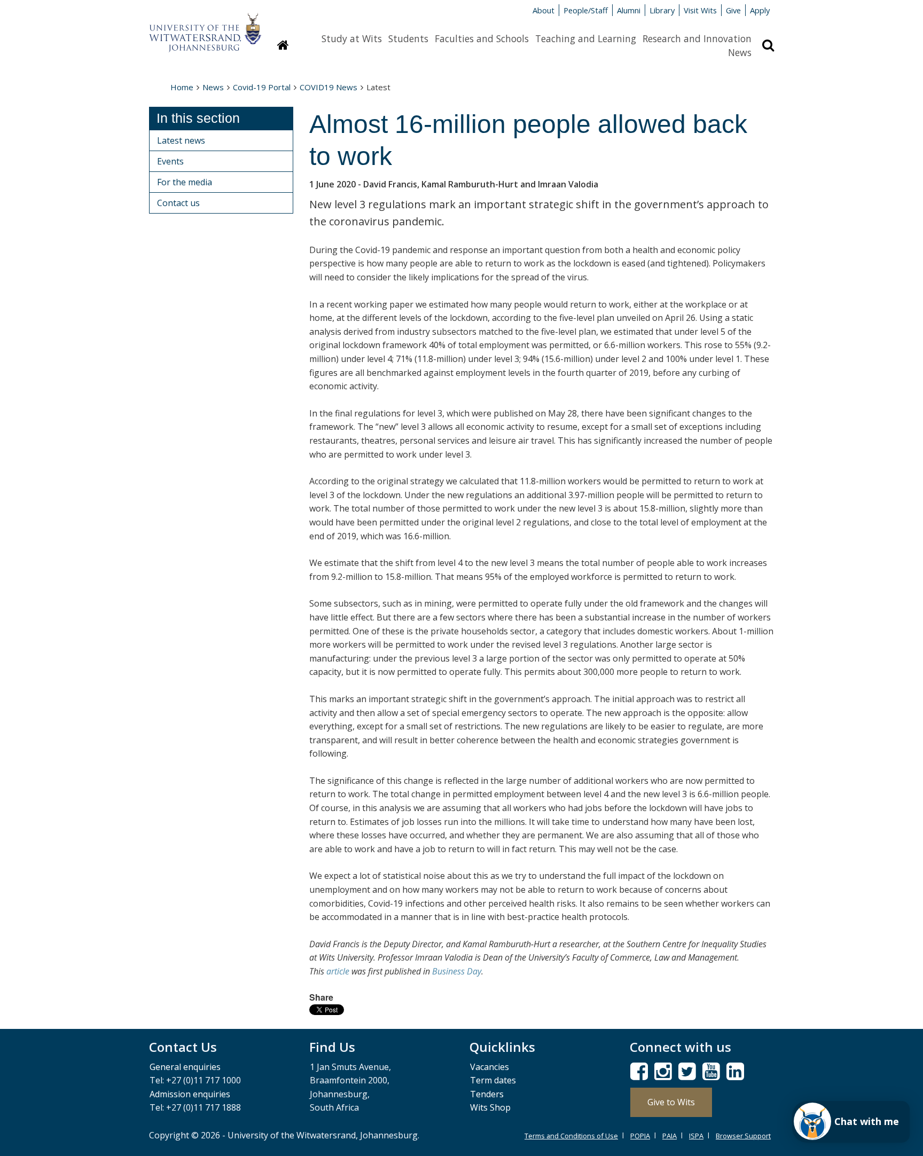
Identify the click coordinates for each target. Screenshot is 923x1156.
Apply (760, 10)
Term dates (493, 1080)
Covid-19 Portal (262, 87)
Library (662, 10)
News (740, 52)
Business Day (456, 971)
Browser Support (743, 1136)
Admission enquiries (190, 1094)
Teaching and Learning (585, 38)
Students (408, 38)
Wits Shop (490, 1107)
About (543, 10)
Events (170, 161)
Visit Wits (700, 10)
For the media (184, 182)
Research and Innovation (697, 38)
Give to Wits (671, 1102)
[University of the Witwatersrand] (205, 27)
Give (733, 10)
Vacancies (489, 1067)
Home (181, 87)
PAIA (669, 1136)
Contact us (178, 203)
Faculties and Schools (482, 38)
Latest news (181, 140)
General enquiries (185, 1067)
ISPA (696, 1136)
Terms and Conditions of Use (571, 1136)
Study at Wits (352, 38)
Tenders (487, 1094)
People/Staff (586, 10)
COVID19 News (328, 87)
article (337, 971)
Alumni (628, 10)
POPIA (640, 1136)
